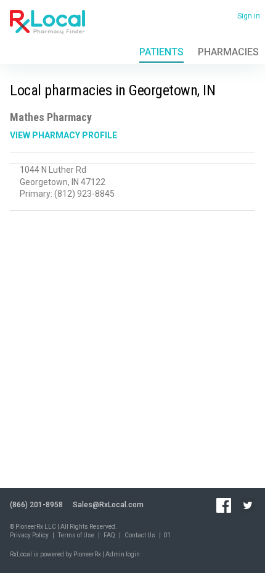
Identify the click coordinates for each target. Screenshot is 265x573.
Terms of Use (76, 535)
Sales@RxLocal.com (108, 504)
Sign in (248, 16)
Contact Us (139, 535)
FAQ (109, 535)
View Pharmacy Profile (63, 135)
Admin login (122, 554)
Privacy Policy (29, 535)
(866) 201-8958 (36, 504)
